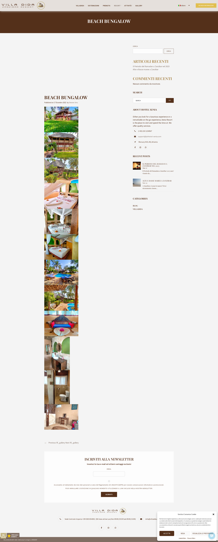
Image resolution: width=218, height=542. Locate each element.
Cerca (135, 46)
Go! (170, 100)
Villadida (80, 5)
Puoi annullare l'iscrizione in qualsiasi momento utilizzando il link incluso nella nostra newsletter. (109, 488)
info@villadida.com (152, 519)
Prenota (106, 5)
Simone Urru (73, 102)
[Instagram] (140, 147)
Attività (127, 5)
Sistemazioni (93, 5)
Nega (183, 533)
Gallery (138, 5)
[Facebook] (135, 147)
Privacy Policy (191, 538)
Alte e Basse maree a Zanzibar (145, 69)
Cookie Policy (182, 538)
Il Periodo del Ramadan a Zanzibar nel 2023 (151, 66)
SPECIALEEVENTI (14, 536)
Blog (135, 205)
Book (3, 537)
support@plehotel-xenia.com (149, 136)
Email (109, 469)
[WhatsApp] (146, 147)
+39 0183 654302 (88, 519)
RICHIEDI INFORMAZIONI (206, 5)
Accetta (167, 533)
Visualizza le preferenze (202, 533)
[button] (213, 514)
